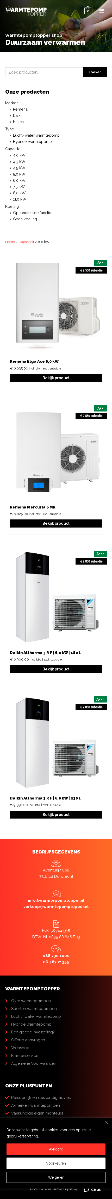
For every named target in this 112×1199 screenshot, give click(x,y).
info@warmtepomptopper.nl (56, 900)
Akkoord (56, 1149)
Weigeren (56, 1177)
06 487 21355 (56, 962)
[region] (56, 1158)
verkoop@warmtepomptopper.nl (56, 906)
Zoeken (95, 72)
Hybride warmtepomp (32, 141)
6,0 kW (19, 180)
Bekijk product (56, 378)
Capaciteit (13, 149)
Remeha (20, 109)
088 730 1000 (56, 955)
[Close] (106, 1122)
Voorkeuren (56, 1163)
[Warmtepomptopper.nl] (26, 11)
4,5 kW (19, 168)
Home (10, 242)
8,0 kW (19, 193)
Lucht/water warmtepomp (36, 135)
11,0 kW (19, 199)
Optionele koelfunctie (32, 212)
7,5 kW (19, 186)
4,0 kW (19, 155)
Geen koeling (25, 219)
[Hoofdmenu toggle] (101, 10)
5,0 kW (19, 174)
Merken (11, 103)
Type (9, 129)
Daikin (18, 115)
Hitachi (18, 121)
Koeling (12, 206)
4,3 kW (19, 161)
